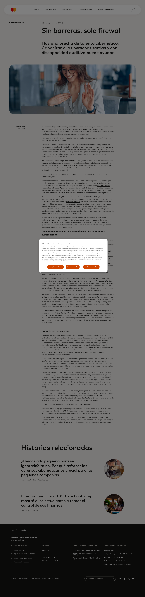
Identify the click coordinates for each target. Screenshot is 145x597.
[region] (73, 256)
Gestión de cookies (91, 267)
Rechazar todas (72, 267)
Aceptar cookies (55, 267)
